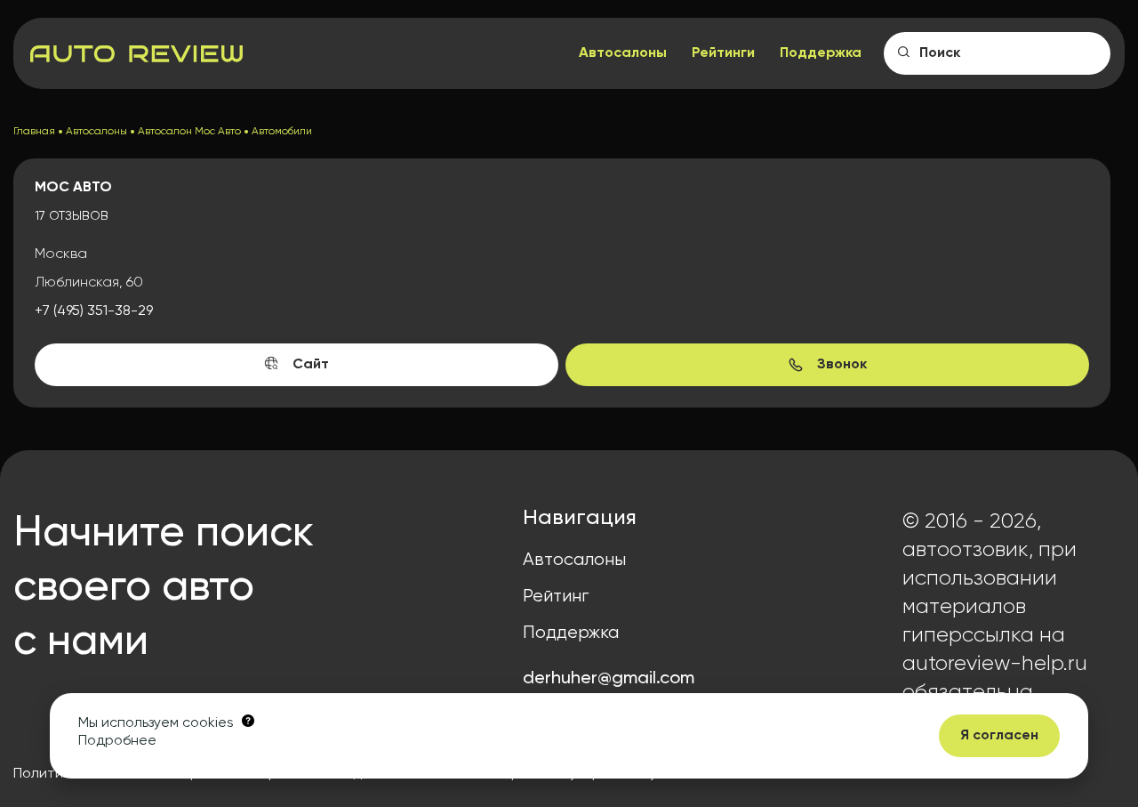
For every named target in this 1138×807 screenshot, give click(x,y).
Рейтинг (556, 596)
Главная (34, 131)
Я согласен (999, 736)
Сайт (311, 365)
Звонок (842, 365)
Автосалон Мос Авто (189, 131)
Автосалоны (623, 53)
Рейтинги (723, 53)
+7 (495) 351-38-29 (94, 311)
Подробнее (117, 741)
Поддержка (821, 53)
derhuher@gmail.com (608, 679)
